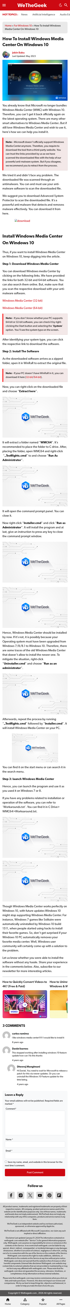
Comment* (11, 1109)
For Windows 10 (23, 26)
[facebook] (11, 1198)
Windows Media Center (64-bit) (22, 308)
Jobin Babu (18, 52)
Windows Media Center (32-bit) (22, 300)
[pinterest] (49, 1198)
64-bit (37, 377)
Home (8, 26)
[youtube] (39, 1198)
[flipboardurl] (59, 1198)
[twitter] (30, 1198)
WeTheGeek (32, 5)
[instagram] (20, 1198)
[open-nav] (4, 5)
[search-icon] (66, 5)
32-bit (29, 377)
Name (9, 1139)
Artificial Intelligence (43, 14)
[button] (60, 6)
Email (9, 1151)
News (24, 14)
